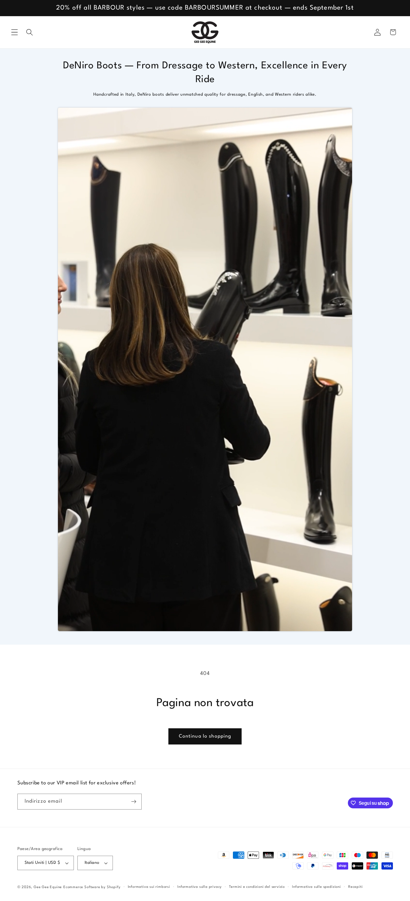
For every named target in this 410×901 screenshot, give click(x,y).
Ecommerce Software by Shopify (91, 887)
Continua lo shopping (205, 736)
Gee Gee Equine (48, 887)
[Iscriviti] (133, 802)
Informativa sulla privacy (199, 887)
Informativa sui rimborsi (149, 887)
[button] (14, 32)
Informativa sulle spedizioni (316, 887)
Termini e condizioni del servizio (257, 887)
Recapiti (355, 887)
